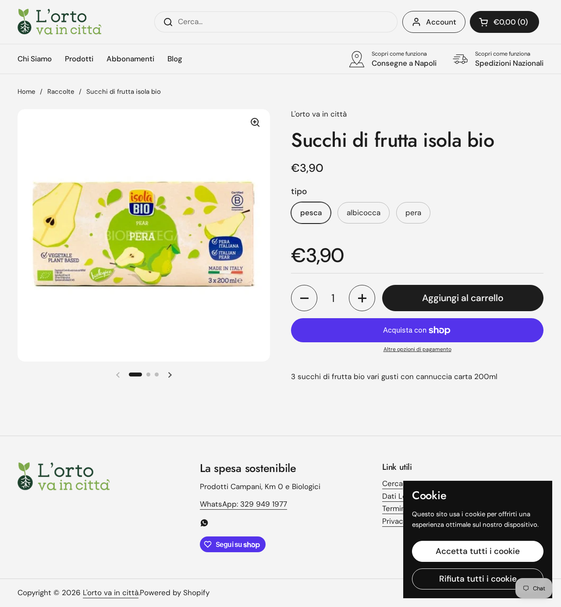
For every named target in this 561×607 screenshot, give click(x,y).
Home (26, 91)
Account (441, 22)
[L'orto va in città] (59, 22)
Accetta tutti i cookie (478, 551)
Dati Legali (400, 496)
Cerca (392, 483)
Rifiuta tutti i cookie (478, 578)
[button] (504, 22)
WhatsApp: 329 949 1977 (243, 504)
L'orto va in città (110, 592)
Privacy (394, 521)
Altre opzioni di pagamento (417, 349)
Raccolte (60, 91)
